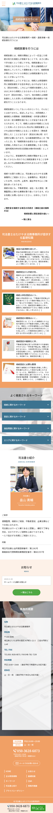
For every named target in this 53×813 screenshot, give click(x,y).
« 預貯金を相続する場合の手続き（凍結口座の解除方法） (26, 209)
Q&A (30, 781)
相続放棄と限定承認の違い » (36, 213)
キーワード (10, 781)
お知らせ (31, 771)
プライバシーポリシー (15, 790)
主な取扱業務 (11, 776)
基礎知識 (31, 776)
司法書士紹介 (11, 786)
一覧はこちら (26, 592)
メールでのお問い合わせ (39, 808)
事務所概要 (32, 786)
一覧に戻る (26, 219)
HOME (8, 771)
